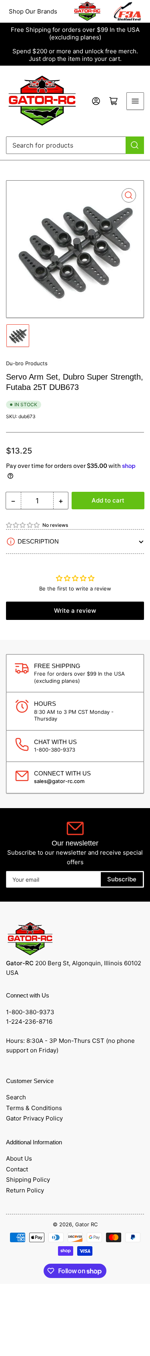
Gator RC (86, 1224)
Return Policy (25, 1190)
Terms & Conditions (34, 1108)
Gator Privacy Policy (34, 1118)
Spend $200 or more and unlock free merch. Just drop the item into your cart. (75, 54)
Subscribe (121, 879)
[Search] (135, 145)
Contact (17, 1169)
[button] (23, 525)
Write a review (75, 610)
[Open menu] (135, 101)
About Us (19, 1158)
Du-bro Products (27, 363)
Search (16, 1097)
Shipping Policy (28, 1179)
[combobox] (75, 145)
